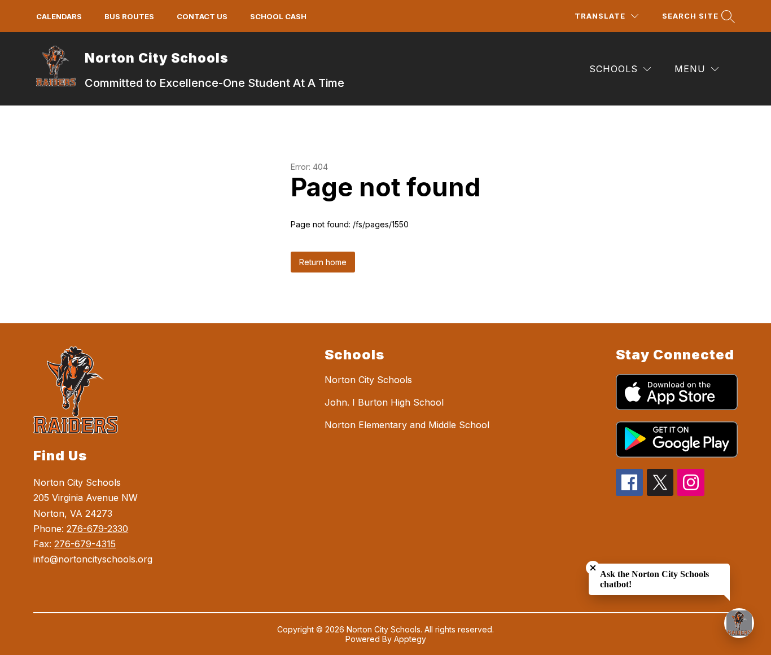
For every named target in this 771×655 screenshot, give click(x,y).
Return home (323, 262)
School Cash (278, 16)
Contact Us (202, 16)
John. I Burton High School (384, 402)
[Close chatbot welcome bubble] (593, 568)
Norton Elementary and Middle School (407, 424)
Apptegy (410, 639)
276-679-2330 (97, 528)
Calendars (59, 16)
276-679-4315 (85, 544)
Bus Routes (129, 16)
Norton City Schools (368, 379)
